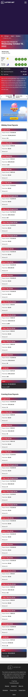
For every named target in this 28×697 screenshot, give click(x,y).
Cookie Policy (22, 690)
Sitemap (7, 686)
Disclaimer (5, 690)
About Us (21, 686)
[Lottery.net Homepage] (1, 36)
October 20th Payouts (19, 96)
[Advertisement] (14, 20)
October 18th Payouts (9, 96)
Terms (14, 694)
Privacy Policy (13, 690)
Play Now (14, 118)
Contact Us (14, 686)
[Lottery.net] (7, 3)
